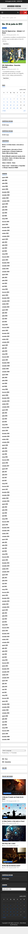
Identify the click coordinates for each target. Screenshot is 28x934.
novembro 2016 (5, 495)
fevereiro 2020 (5, 392)
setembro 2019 (5, 407)
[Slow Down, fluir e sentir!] (14, 833)
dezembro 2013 (5, 598)
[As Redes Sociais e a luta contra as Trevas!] (14, 811)
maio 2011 (4, 689)
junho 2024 (4, 245)
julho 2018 (4, 448)
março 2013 (5, 625)
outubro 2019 (5, 404)
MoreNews (23, 923)
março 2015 (5, 554)
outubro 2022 (5, 304)
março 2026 (5, 186)
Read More (6, 44)
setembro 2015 (5, 536)
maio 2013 (4, 619)
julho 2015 (4, 542)
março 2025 (5, 218)
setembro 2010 (5, 713)
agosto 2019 (5, 410)
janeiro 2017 (5, 489)
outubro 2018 (5, 439)
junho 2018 (4, 451)
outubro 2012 (5, 639)
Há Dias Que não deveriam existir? (11, 866)
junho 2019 (4, 416)
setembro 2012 (5, 642)
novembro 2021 (5, 336)
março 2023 (5, 289)
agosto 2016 (5, 504)
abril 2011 (4, 692)
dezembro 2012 (5, 633)
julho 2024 (4, 242)
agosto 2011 (5, 680)
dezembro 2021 (5, 333)
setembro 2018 (5, 442)
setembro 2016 (5, 501)
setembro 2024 (5, 236)
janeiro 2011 (5, 701)
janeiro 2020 (5, 395)
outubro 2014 (5, 569)
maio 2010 (4, 722)
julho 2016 (4, 507)
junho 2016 (4, 510)
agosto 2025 (5, 204)
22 (17, 105)
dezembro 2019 (5, 398)
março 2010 (5, 728)
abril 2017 (4, 480)
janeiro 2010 (5, 733)
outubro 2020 (5, 368)
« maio (4, 110)
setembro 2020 (5, 371)
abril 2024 (4, 251)
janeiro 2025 (5, 224)
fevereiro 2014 (5, 592)
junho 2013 (4, 616)
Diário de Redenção (8, 861)
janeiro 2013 (5, 630)
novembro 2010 (5, 707)
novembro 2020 (6, 366)
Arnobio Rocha (14, 6)
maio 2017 (4, 477)
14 (14, 102)
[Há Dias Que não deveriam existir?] (14, 856)
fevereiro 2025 (5, 221)
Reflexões (6, 839)
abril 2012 (4, 657)
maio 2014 (4, 583)
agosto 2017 (5, 469)
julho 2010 (4, 719)
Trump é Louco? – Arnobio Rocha (10, 166)
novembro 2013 (5, 601)
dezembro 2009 (6, 736)
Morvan (4, 144)
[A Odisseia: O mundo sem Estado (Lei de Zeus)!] (14, 787)
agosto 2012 (5, 645)
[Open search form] (17, 12)
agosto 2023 (5, 274)
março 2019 (5, 424)
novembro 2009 (6, 739)
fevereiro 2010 (5, 731)
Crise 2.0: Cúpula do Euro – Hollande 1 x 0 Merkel (13, 32)
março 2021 (5, 354)
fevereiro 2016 (5, 522)
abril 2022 (4, 321)
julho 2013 (4, 613)
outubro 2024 (5, 233)
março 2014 (5, 589)
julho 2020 (4, 377)
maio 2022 (4, 318)
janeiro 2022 (5, 330)
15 (17, 102)
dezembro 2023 (5, 263)
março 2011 (4, 695)
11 (4, 102)
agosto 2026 (5, 177)
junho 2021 (4, 351)
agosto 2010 (5, 716)
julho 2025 (4, 207)
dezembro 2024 (5, 227)
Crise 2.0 (4, 28)
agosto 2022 (5, 310)
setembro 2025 (5, 201)
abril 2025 (4, 216)
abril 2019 (4, 421)
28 (14, 108)
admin (4, 35)
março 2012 (5, 660)
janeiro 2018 (5, 463)
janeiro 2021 (5, 360)
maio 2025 (4, 213)
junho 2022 (4, 316)
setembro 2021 (5, 342)
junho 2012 (4, 651)
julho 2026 (4, 180)
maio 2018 (4, 454)
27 (10, 108)
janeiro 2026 (5, 189)
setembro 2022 (5, 307)
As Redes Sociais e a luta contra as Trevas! (13, 821)
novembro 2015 (5, 530)
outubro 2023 (5, 268)
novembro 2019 (5, 401)
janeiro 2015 (5, 560)
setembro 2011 (5, 678)
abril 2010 (4, 725)
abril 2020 (4, 386)
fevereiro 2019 (5, 427)
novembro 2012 (5, 636)
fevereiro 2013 (5, 628)
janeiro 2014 (5, 595)
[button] (2, 12)
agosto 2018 (5, 445)
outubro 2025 (5, 198)
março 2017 (4, 483)
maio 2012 (4, 654)
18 (4, 105)
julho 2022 (4, 313)
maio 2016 (4, 513)
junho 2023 (4, 280)
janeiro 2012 (5, 666)
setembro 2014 (5, 572)
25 (4, 108)
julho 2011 (4, 683)
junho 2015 (4, 545)
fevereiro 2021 (5, 357)
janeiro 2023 (5, 295)
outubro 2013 (5, 604)
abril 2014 (4, 586)
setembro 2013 (5, 607)
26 (7, 108)
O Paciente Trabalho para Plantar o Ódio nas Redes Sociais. (12, 152)
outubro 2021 (5, 339)
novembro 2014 (5, 566)
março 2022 (5, 324)
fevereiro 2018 (5, 460)
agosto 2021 (5, 345)
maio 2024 (4, 248)
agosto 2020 (5, 374)
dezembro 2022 (5, 298)
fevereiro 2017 (5, 486)
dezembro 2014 (5, 563)
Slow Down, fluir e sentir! (8, 843)
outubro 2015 (5, 533)
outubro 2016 (5, 498)
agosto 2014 (5, 575)
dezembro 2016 (5, 492)
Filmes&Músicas (7, 793)
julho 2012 (4, 648)
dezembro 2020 (5, 363)
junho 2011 (4, 686)
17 (24, 102)
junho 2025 (4, 210)
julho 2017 (4, 472)
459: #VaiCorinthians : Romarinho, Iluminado (14, 55)
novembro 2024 (5, 230)
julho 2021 (4, 348)
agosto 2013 (5, 610)
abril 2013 (4, 622)
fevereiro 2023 (5, 292)
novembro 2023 (5, 266)
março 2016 (5, 519)
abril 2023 (4, 286)
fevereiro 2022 (5, 327)
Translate (14, 753)
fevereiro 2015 (5, 557)
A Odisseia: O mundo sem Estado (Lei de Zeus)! (12, 798)
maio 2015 (4, 548)
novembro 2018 (5, 436)
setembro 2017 (5, 466)
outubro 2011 (5, 675)
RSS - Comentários (6, 762)
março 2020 (5, 389)
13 (10, 102)
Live (25, 12)
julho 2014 (4, 577)
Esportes (5, 61)
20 (10, 105)
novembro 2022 (5, 301)
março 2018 (5, 457)
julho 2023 (4, 277)
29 (17, 108)
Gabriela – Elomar (11, 163)
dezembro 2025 (5, 192)
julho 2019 (4, 413)
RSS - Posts (5, 759)
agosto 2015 (5, 539)
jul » (25, 110)
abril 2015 (4, 551)
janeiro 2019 (5, 430)
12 (7, 102)
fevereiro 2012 (5, 663)
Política (5, 817)
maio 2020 (4, 383)
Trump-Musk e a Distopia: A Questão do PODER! (13, 166)
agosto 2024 (5, 239)
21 (14, 105)
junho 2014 (4, 580)
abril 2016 (4, 516)
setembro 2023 (5, 271)
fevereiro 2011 (5, 698)
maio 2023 (4, 283)
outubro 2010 (5, 710)
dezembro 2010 (5, 704)
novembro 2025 (5, 195)
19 (7, 105)
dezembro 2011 (5, 669)
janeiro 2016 (5, 525)
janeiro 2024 (5, 260)
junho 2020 (4, 380)
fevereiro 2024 (5, 257)
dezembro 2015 (5, 527)
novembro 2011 (5, 672)
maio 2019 (4, 419)
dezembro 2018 (5, 433)
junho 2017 (4, 474)
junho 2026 (4, 183)
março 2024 (5, 254)
